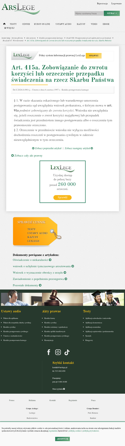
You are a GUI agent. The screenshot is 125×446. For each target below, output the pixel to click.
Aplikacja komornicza (93, 322)
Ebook (106, 24)
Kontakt (52, 400)
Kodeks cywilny (9, 327)
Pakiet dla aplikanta (10, 318)
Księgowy (89, 340)
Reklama (32, 400)
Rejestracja (102, 3)
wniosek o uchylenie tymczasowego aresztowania (42, 266)
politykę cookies (75, 430)
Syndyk (88, 335)
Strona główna (17, 38)
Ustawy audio (63, 24)
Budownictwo (32, 418)
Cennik (26, 24)
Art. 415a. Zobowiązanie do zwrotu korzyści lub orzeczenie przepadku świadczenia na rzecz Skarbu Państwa (69, 40)
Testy (13, 24)
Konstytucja (48, 340)
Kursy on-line (42, 24)
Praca (93, 400)
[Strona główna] (4, 24)
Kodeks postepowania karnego (15, 340)
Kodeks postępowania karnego (51, 38)
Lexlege (32, 412)
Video (94, 24)
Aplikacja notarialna (93, 327)
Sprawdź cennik (31, 222)
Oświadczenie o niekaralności (31, 260)
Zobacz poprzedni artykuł (47, 148)
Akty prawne (31, 38)
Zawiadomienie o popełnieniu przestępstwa (39, 279)
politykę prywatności (91, 430)
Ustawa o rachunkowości (12, 335)
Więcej (10, 28)
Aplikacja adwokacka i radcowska (98, 318)
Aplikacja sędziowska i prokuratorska (99, 331)
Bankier (93, 418)
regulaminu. (53, 430)
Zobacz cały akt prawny (28, 155)
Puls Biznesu (93, 412)
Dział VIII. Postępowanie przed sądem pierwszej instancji (88, 38)
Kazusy (81, 24)
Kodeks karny (49, 318)
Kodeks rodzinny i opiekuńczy (56, 327)
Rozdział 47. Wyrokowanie (13, 40)
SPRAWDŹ (93, 56)
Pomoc (11, 400)
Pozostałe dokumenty (26, 285)
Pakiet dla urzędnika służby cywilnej (17, 322)
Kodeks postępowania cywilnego (15, 331)
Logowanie (116, 3)
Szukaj (111, 13)
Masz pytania (57, 388)
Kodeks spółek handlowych (54, 331)
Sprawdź (62, 197)
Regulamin (73, 400)
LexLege (34, 241)
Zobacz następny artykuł (78, 148)
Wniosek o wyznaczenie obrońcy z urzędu (38, 272)
